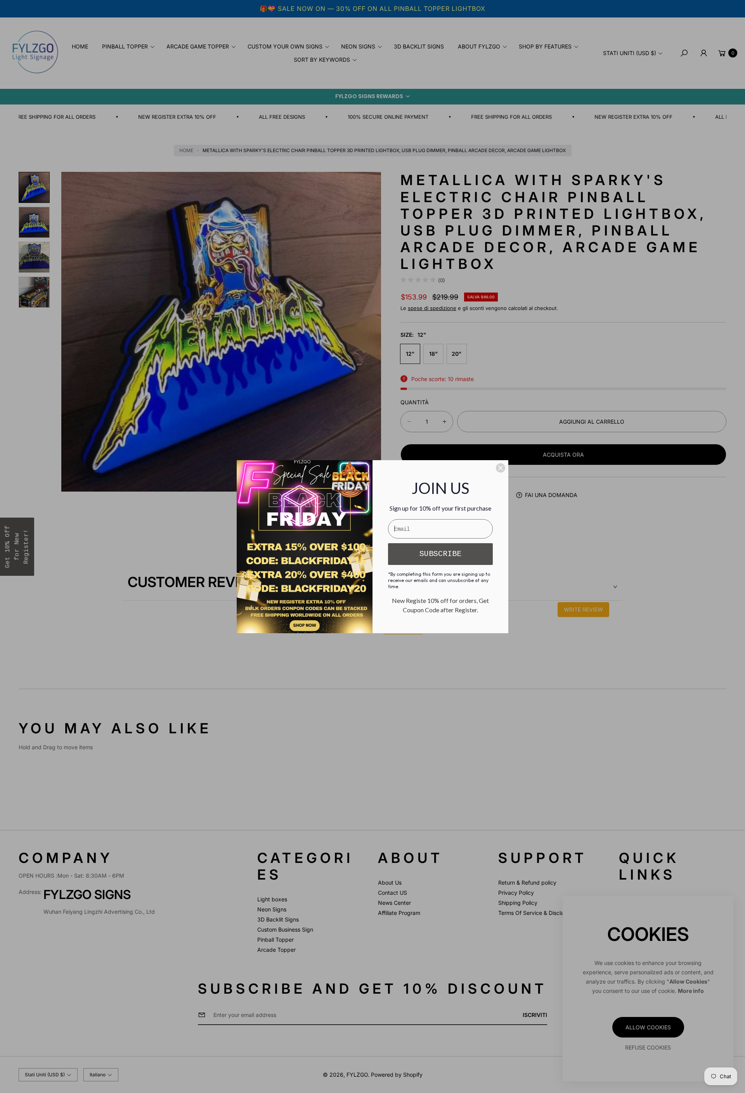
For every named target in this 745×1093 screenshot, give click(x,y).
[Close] (500, 468)
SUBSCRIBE (440, 553)
